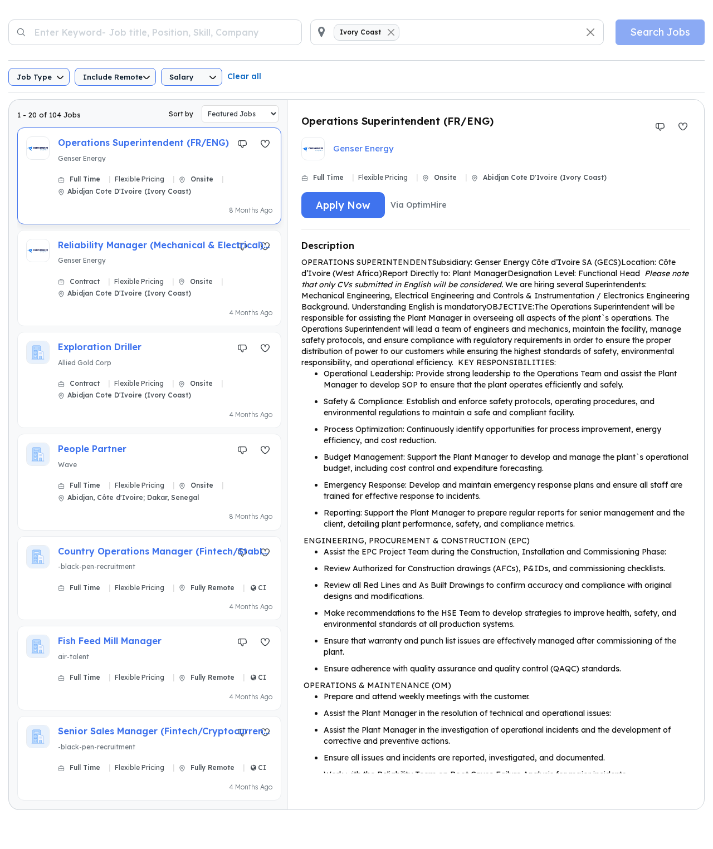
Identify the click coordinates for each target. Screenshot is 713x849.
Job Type (34, 76)
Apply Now (343, 205)
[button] (149, 170)
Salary (181, 76)
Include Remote (113, 76)
